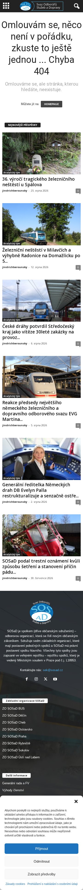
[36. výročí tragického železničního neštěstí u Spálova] (41, 153)
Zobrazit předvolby (42, 874)
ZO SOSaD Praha (14, 736)
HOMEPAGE (51, 104)
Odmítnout (42, 861)
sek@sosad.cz (53, 670)
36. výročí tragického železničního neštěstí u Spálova (38, 182)
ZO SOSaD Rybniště (16, 743)
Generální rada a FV (15, 783)
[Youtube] (55, 679)
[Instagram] (37, 679)
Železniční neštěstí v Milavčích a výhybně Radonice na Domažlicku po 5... (41, 255)
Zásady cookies (15, 884)
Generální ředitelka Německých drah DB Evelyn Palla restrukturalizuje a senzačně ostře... (40, 490)
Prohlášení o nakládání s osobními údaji (52, 884)
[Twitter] (46, 679)
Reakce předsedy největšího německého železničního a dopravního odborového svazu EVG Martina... (39, 411)
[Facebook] (28, 679)
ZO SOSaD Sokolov (15, 750)
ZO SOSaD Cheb (13, 722)
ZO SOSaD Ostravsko (17, 729)
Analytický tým (11, 172)
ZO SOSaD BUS (13, 708)
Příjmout (41, 849)
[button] (76, 801)
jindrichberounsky (14, 190)
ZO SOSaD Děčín (14, 715)
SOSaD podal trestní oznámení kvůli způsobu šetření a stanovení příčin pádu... (41, 566)
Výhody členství (13, 790)
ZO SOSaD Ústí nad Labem (21, 757)
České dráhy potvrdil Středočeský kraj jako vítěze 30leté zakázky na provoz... (38, 331)
